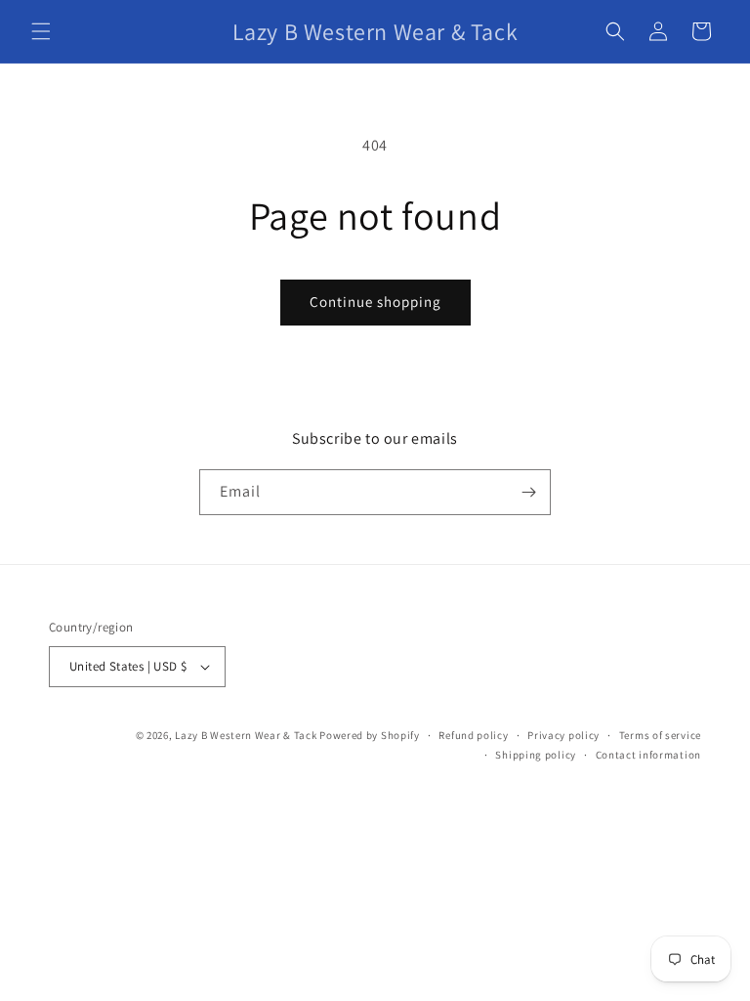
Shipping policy (535, 755)
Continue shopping (375, 301)
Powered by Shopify (369, 735)
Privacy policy (563, 735)
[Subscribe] (528, 492)
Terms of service (660, 735)
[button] (41, 31)
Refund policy (473, 735)
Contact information (648, 755)
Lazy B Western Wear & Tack (245, 735)
